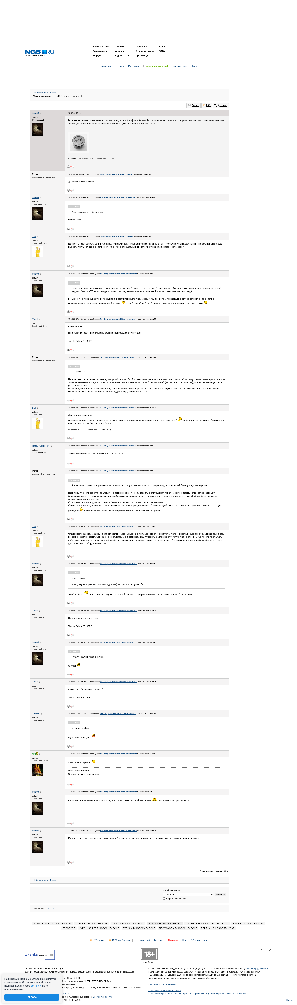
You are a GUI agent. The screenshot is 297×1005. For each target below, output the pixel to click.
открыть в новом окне (176, 899)
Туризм (119, 46)
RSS (208, 105)
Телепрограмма (145, 51)
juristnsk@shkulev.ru (102, 997)
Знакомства (100, 51)
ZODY (162, 51)
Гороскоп (141, 46)
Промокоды (143, 55)
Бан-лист (159, 940)
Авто (46, 92)
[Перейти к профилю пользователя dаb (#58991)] (37, 256)
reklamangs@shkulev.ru (257, 969)
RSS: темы (98, 940)
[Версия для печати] (68, 166)
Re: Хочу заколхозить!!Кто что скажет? (118, 197)
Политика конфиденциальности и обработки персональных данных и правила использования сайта (197, 993)
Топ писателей (142, 940)
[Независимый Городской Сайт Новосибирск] (39, 53)
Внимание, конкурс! (157, 66)
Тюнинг (53, 92)
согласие (36, 985)
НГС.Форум (38, 92)
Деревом (222, 105)
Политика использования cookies (164, 990)
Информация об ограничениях (163, 984)
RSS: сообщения (121, 940)
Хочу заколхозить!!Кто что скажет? (116, 174)
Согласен (32, 997)
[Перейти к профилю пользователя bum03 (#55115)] (37, 135)
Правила (173, 940)
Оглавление (107, 66)
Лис (53, 908)
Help (184, 940)
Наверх (290, 1000)
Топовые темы (179, 66)
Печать (195, 105)
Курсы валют (123, 55)
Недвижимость (102, 46)
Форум (97, 55)
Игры (162, 46)
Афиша (119, 51)
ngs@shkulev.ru (62, 993)
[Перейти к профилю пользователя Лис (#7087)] (37, 775)
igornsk (48, 908)
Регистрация (134, 66)
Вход (194, 66)
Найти (121, 66)
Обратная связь (199, 940)
